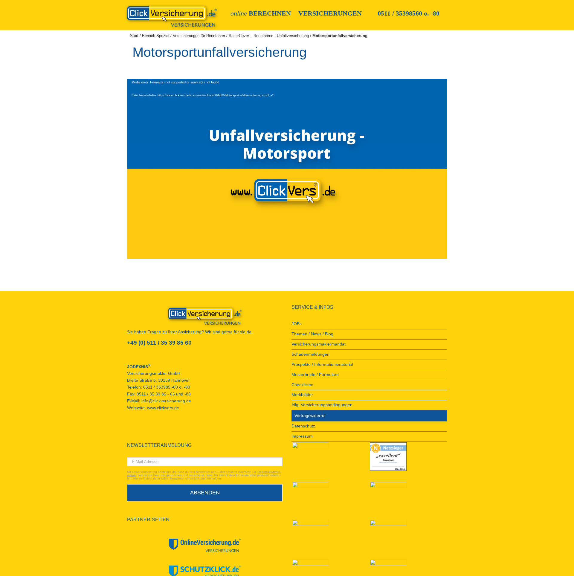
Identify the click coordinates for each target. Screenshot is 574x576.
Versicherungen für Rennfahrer (199, 35)
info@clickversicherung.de (166, 401)
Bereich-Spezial (155, 35)
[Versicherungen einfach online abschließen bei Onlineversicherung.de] (205, 545)
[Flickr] (145, 429)
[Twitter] (153, 429)
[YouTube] (137, 429)
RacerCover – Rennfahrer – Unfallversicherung (269, 35)
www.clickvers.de (163, 408)
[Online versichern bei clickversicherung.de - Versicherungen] (205, 316)
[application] (287, 169)
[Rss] (169, 429)
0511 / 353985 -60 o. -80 (166, 387)
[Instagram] (161, 429)
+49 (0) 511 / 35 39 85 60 (159, 343)
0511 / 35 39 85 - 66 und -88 (164, 394)
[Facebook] (129, 429)
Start (134, 35)
